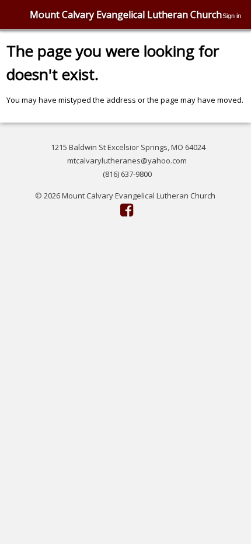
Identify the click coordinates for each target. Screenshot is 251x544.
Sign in (231, 15)
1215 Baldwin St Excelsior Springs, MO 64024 (128, 147)
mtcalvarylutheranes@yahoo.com (127, 160)
